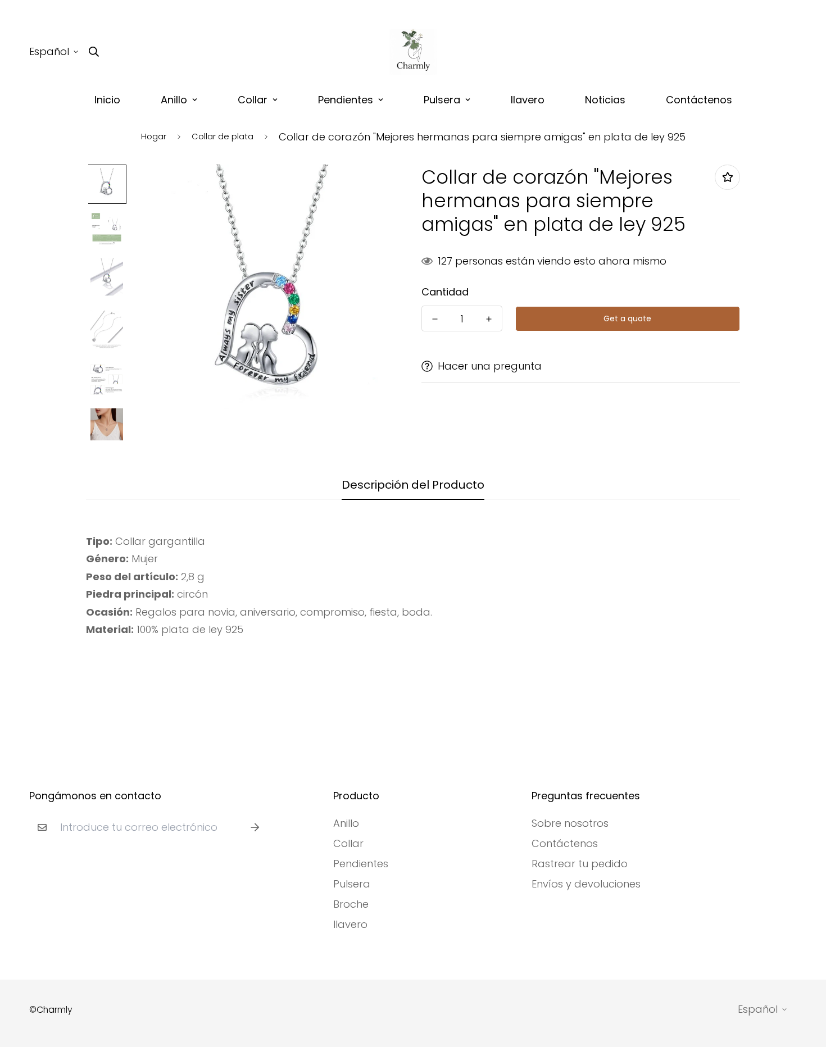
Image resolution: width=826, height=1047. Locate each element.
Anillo (174, 100)
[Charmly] (413, 51)
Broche (351, 904)
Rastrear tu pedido (580, 864)
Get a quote (627, 318)
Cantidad (445, 292)
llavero (527, 100)
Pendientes (345, 100)
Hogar (153, 136)
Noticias (605, 100)
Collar (252, 100)
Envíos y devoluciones (586, 884)
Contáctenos (699, 100)
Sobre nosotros (570, 823)
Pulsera (442, 100)
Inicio (107, 100)
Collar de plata (222, 136)
